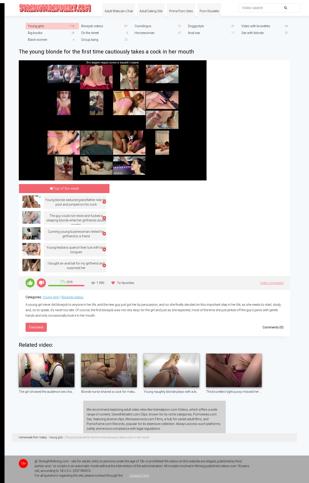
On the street (90, 33)
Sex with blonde (252, 33)
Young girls (36, 26)
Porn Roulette (209, 11)
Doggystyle (196, 26)
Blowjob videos (92, 26)
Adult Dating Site (151, 11)
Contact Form (139, 475)
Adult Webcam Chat (119, 11)
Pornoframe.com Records (106, 424)
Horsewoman (144, 33)
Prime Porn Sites (181, 11)
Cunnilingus (143, 26)
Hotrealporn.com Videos (170, 409)
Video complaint (271, 283)
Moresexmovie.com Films (144, 419)
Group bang (89, 39)
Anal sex (194, 33)
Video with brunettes (255, 26)
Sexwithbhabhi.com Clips (129, 414)
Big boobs (35, 33)
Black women (37, 39)
